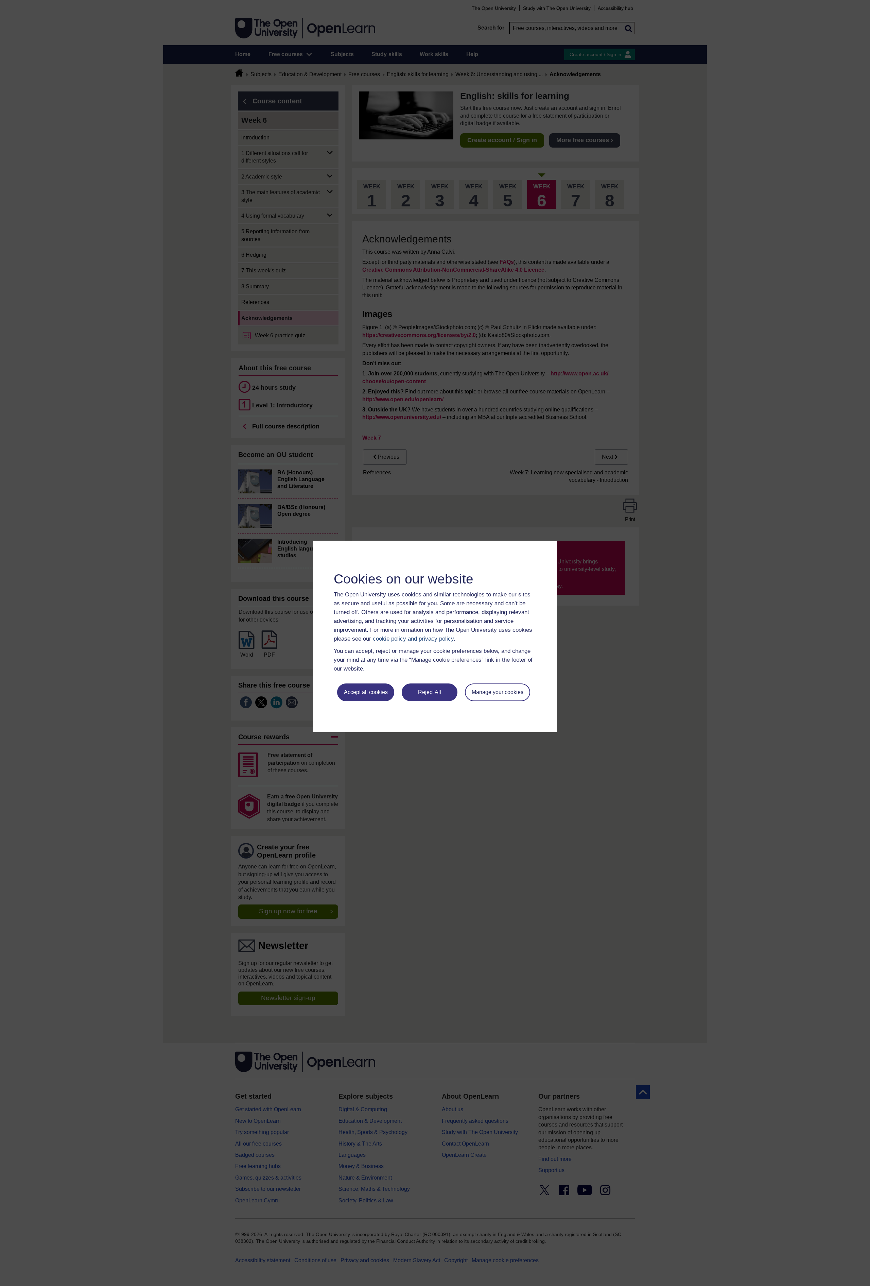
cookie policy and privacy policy (413, 639)
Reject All (429, 692)
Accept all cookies (366, 692)
